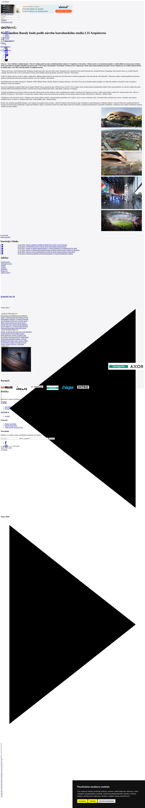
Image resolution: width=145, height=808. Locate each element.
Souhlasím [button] (82, 801)
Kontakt (7, 409)
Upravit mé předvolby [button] (106, 801)
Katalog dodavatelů (11, 425)
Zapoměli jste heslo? (7, 14)
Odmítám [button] (93, 801)
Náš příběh (8, 407)
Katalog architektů (10, 424)
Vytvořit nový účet (6, 22)
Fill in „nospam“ (24, 438)
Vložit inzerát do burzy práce (14, 427)
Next (5, 401)
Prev (2, 401)
